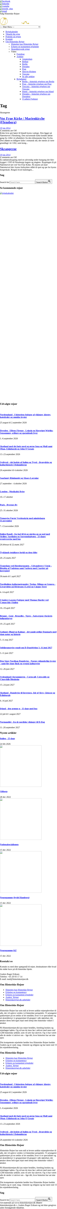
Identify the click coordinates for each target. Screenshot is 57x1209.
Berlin (25, 64)
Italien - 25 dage (7, 738)
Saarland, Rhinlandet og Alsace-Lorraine (19, 478)
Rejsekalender (12, 31)
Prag (24, 69)
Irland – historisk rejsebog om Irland (38, 91)
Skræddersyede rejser (20, 49)
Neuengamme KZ (8, 950)
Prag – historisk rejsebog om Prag (36, 84)
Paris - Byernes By (8, 505)
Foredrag (20, 54)
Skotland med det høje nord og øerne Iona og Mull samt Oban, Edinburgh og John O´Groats (26, 447)
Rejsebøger (21, 79)
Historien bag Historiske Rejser (24, 44)
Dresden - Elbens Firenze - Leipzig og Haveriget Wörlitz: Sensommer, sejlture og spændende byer (26, 431)
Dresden (25, 66)
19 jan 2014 (5, 128)
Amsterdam (27, 59)
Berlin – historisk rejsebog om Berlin (38, 81)
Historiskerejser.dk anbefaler (18, 1000)
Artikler (20, 56)
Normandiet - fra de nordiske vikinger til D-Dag (22, 722)
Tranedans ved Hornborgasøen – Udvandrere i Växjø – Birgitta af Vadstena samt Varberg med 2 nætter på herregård (26, 568)
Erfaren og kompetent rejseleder (25, 46)
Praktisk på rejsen (13, 36)
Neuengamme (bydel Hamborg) (14, 897)
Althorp (3, 791)
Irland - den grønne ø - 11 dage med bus (18, 708)
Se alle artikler (28, 76)
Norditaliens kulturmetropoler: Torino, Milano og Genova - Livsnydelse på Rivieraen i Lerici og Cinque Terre (27, 585)
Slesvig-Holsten (29, 71)
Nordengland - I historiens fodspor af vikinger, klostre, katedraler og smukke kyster (25, 415)
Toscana (25, 74)
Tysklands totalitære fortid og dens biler (18, 552)
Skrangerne (8, 149)
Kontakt (9, 39)
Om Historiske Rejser (15, 41)
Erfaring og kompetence (16, 992)
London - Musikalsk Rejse (12, 491)
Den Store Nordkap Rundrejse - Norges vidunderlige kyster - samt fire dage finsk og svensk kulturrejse (28, 662)
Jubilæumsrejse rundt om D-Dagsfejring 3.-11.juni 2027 (26, 647)
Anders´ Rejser (12, 997)
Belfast (25, 61)
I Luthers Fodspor (30, 99)
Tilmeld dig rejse (13, 34)
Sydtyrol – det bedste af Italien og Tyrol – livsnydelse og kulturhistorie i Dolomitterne (26, 463)
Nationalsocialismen (9, 844)
